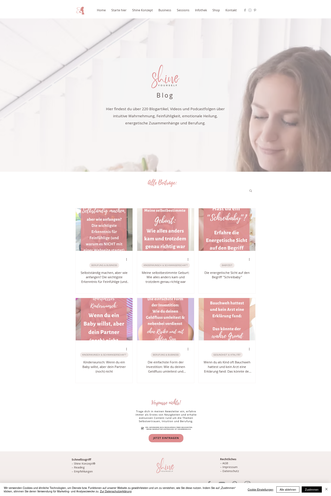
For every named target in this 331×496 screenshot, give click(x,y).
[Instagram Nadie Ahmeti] (250, 10)
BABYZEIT (227, 265)
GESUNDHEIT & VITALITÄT (227, 354)
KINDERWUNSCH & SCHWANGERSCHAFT (166, 265)
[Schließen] (326, 489)
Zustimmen (312, 489)
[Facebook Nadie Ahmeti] (245, 10)
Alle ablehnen (288, 489)
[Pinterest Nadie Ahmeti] (255, 10)
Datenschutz (230, 471)
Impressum (230, 467)
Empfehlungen (83, 471)
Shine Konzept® (84, 463)
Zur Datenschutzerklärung (116, 491)
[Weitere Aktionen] (127, 259)
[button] (119, 10)
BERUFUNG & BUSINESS (104, 265)
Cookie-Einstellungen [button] (260, 489)
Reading (79, 467)
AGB (225, 463)
